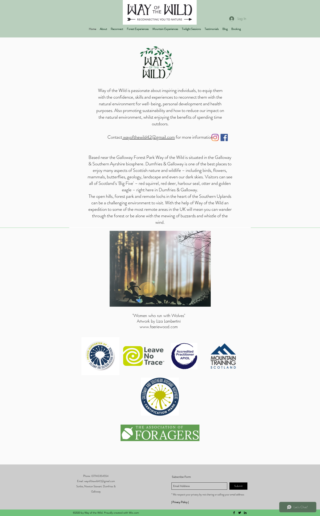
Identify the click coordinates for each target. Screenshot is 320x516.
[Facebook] (224, 137)
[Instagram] (215, 137)
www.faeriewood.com (159, 326)
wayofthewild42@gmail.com (149, 137)
